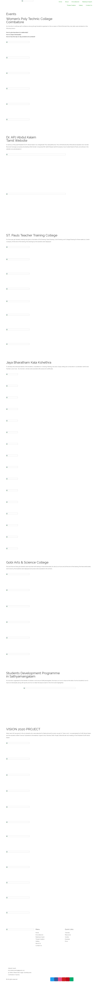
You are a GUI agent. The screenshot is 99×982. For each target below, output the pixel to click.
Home (60, 1)
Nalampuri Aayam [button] (87, 1)
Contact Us (89, 5)
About (67, 1)
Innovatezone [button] (75, 1)
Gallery (81, 5)
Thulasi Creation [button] (71, 5)
